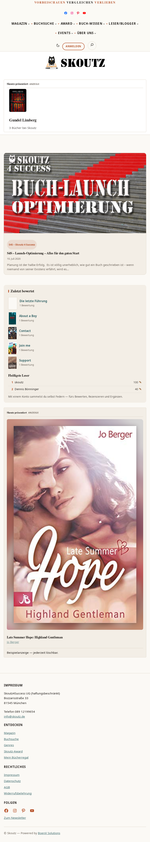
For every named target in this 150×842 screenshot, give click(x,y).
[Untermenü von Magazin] (29, 24)
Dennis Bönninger (27, 389)
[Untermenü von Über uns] (95, 33)
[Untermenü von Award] (74, 24)
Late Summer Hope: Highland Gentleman (35, 637)
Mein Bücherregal (16, 757)
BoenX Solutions (49, 833)
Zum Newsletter (15, 818)
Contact (25, 331)
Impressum (12, 775)
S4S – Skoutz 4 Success (22, 244)
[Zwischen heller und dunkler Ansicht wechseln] (58, 45)
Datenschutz (12, 781)
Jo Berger (13, 642)
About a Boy (28, 316)
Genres (9, 745)
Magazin (9, 733)
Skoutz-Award (13, 751)
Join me (24, 345)
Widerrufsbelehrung (18, 793)
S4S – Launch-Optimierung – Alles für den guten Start (43, 253)
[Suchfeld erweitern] (92, 45)
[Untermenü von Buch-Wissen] (104, 24)
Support (25, 360)
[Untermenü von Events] (72, 33)
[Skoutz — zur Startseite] (75, 63)
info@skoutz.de (14, 716)
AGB (7, 787)
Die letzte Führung (33, 301)
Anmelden (73, 46)
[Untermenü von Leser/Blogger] (137, 24)
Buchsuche (11, 739)
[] (12, 303)
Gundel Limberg (23, 120)
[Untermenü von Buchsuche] (56, 24)
